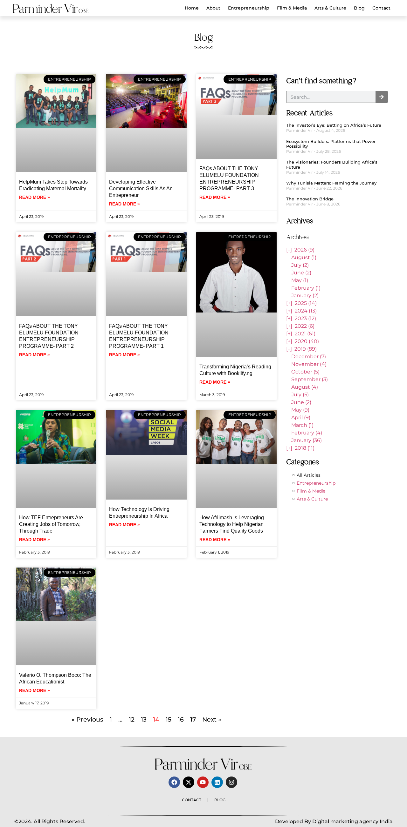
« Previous (87, 719)
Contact (381, 8)
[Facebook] (174, 782)
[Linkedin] (217, 782)
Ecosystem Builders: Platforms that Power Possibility (331, 144)
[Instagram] (231, 782)
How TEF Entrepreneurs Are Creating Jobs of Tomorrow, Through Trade (51, 524)
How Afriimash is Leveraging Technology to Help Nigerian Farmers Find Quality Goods (231, 524)
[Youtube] (203, 782)
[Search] (382, 97)
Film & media (292, 8)
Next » (211, 719)
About (213, 8)
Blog (359, 8)
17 (193, 719)
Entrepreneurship (248, 8)
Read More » (34, 197)
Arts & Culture (330, 8)
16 (181, 719)
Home (192, 8)
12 (132, 719)
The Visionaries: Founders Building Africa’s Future (331, 164)
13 (144, 719)
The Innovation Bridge (310, 198)
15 (168, 719)
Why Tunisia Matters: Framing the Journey (331, 182)
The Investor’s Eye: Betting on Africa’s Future (333, 125)
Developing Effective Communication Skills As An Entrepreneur (141, 188)
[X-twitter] (188, 782)
